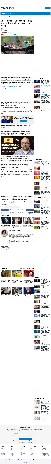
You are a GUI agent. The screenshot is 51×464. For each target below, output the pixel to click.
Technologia (13, 449)
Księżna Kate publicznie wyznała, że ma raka (11, 86)
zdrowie (6, 206)
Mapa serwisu (35, 459)
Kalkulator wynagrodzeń (46, 455)
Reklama (10, 459)
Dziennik (2, 18)
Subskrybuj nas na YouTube (8, 34)
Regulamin (20, 459)
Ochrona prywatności (27, 459)
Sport (12, 453)
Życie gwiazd (4, 13)
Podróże (12, 455)
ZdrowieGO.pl (3, 453)
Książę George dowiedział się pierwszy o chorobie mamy (14, 88)
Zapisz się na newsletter (20, 34)
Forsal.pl (2, 452)
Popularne (22, 268)
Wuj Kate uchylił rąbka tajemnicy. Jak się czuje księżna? (28, 226)
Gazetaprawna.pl (3, 449)
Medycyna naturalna (33, 452)
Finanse (31, 449)
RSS (25, 460)
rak (10, 206)
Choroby (31, 453)
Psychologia (32, 454)
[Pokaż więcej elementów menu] (50, 11)
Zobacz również (23, 121)
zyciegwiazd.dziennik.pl (8, 18)
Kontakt (2, 459)
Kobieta (22, 448)
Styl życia (31, 455)
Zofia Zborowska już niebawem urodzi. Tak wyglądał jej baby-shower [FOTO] (17, 227)
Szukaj (48, 8)
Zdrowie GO (13, 16)
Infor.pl (2, 448)
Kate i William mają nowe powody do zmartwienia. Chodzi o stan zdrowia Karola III (23, 118)
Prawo (31, 448)
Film (21, 454)
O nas (6, 459)
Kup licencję (17, 202)
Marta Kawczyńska (17, 29)
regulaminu (26, 435)
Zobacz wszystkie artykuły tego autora (7, 244)
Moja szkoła (22, 452)
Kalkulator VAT (44, 452)
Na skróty (2, 446)
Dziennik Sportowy (27, 16)
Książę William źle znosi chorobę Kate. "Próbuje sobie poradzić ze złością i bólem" (6, 227)
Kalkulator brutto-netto (45, 454)
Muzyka (22, 455)
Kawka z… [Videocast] (20, 16)
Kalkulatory (44, 446)
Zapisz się (25, 438)
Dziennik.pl (13, 446)
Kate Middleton (16, 206)
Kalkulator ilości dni (45, 449)
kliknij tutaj (31, 442)
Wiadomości (13, 452)
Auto (12, 448)
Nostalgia (8, 16)
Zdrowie (12, 454)
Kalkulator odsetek (45, 453)
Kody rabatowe (23, 449)
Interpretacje (3, 454)
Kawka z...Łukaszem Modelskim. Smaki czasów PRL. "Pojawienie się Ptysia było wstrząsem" (5, 248)
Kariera (15, 459)
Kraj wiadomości (30, 268)
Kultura (22, 456)
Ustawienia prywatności (44, 459)
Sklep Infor (2, 455)
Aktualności (11, 13)
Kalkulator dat (44, 448)
